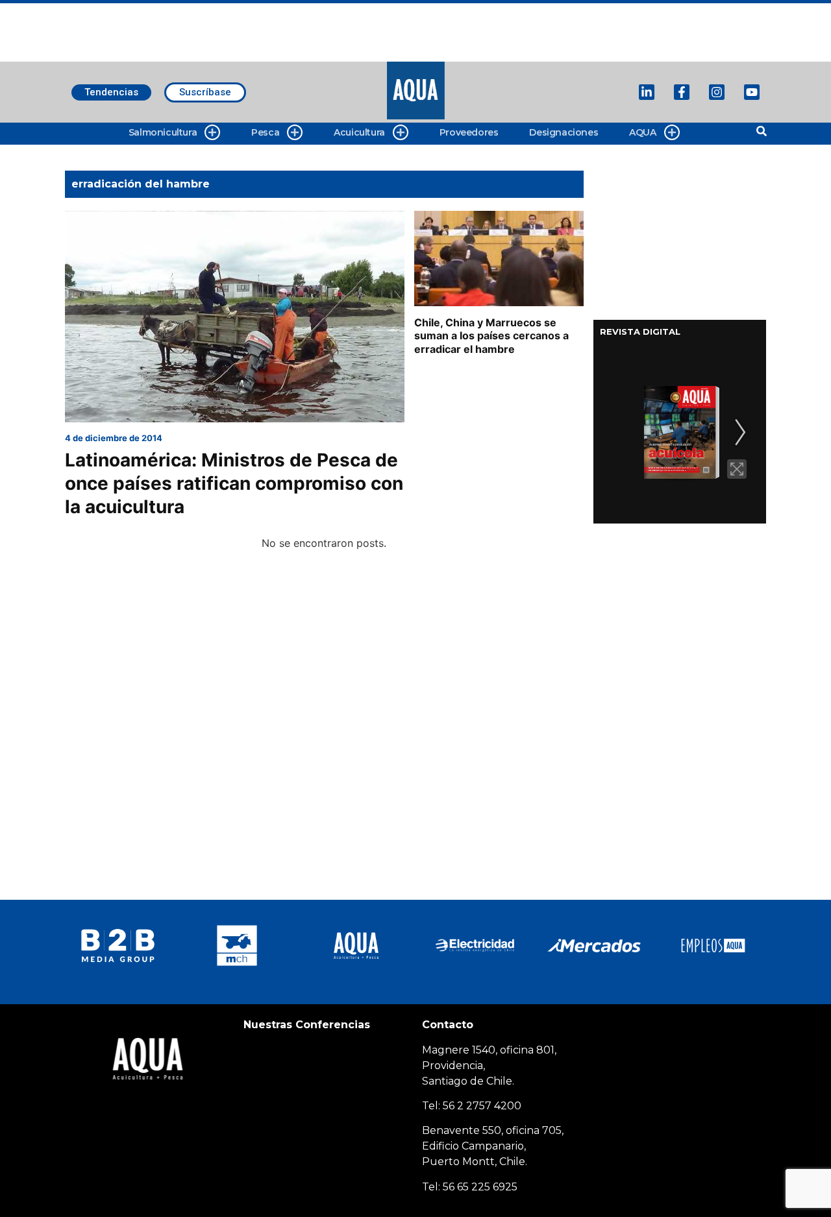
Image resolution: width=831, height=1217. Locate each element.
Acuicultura (359, 132)
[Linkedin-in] (646, 92)
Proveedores (469, 132)
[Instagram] (717, 92)
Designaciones (563, 132)
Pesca (265, 132)
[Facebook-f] (681, 92)
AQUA (642, 132)
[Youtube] (752, 92)
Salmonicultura (163, 132)
